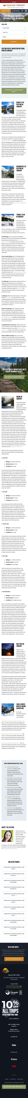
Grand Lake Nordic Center (19, 272)
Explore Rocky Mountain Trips (13, 377)
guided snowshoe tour (7, 140)
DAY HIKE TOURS (11, 808)
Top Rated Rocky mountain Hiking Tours (14, 90)
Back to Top (14, 1075)
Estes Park (19, 288)
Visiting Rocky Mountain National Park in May (14, 914)
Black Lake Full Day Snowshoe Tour (10, 743)
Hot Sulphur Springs (7, 317)
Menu (26, 11)
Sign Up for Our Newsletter (13, 959)
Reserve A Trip (5, 10)
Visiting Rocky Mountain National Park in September (14, 934)
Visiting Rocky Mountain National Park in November (14, 921)
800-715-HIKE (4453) (14, 1024)
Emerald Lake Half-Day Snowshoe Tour (11, 734)
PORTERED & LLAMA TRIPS (13, 778)
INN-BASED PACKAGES (12, 787)
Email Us (14, 1026)
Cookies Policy (20, 1079)
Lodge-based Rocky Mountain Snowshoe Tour (13, 721)
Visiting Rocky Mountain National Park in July (14, 894)
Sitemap (6, 1079)
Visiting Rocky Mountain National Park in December (14, 881)
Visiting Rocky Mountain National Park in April (14, 868)
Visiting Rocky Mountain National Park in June (14, 901)
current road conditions (20, 203)
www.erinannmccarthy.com (10, 848)
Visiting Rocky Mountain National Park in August (14, 874)
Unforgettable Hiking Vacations (15, 7)
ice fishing (8, 297)
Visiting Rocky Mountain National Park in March (14, 908)
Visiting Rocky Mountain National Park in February (14, 888)
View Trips (13, 41)
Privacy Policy (13, 1079)
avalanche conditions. (16, 446)
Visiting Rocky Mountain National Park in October (14, 928)
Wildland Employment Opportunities (13, 1086)
